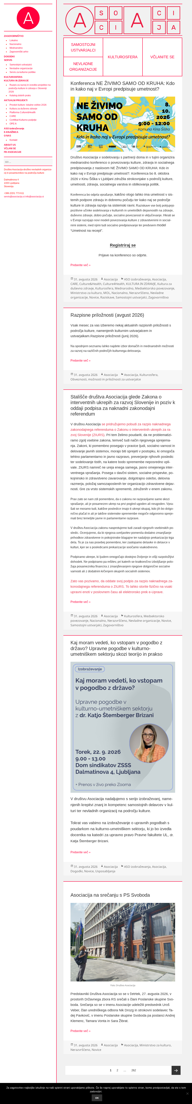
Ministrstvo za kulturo (86, 293)
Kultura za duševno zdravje (23, 108)
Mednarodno (16, 48)
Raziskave (107, 297)
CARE (13, 116)
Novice (94, 297)
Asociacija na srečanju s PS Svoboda (110, 895)
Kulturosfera (122, 57)
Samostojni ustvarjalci (21, 64)
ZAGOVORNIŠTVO (13, 36)
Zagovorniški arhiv (19, 51)
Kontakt (13, 140)
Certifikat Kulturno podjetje (23, 120)
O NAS (7, 135)
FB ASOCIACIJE (12, 152)
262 (134, 1070)
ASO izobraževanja (14, 128)
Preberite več (79, 265)
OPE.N (13, 123)
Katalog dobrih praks (20, 95)
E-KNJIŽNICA (11, 132)
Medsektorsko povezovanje (154, 288)
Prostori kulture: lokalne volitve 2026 (28, 105)
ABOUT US (10, 145)
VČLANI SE (10, 148)
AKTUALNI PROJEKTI (15, 100)
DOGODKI (9, 56)
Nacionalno (15, 44)
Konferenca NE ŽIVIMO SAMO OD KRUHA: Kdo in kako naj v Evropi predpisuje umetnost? (122, 86)
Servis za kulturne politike (23, 72)
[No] (187, 1093)
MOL (106, 293)
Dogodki (76, 871)
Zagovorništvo (158, 297)
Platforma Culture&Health (23, 112)
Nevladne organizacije (21, 68)
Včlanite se (162, 57)
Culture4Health (113, 284)
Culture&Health (90, 284)
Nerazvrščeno (139, 293)
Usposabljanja (105, 871)
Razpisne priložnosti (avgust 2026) (107, 315)
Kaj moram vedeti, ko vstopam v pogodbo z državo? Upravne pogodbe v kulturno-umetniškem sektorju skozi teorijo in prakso (116, 648)
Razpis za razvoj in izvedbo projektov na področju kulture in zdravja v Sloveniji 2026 (30, 88)
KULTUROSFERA (13, 77)
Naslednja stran (176, 1070)
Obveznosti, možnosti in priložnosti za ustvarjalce (105, 379)
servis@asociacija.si (14, 196)
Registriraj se (123, 245)
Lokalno (14, 40)
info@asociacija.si (34, 196)
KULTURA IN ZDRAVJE (16, 80)
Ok (97, 1097)
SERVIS (8, 60)
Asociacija (111, 279)
